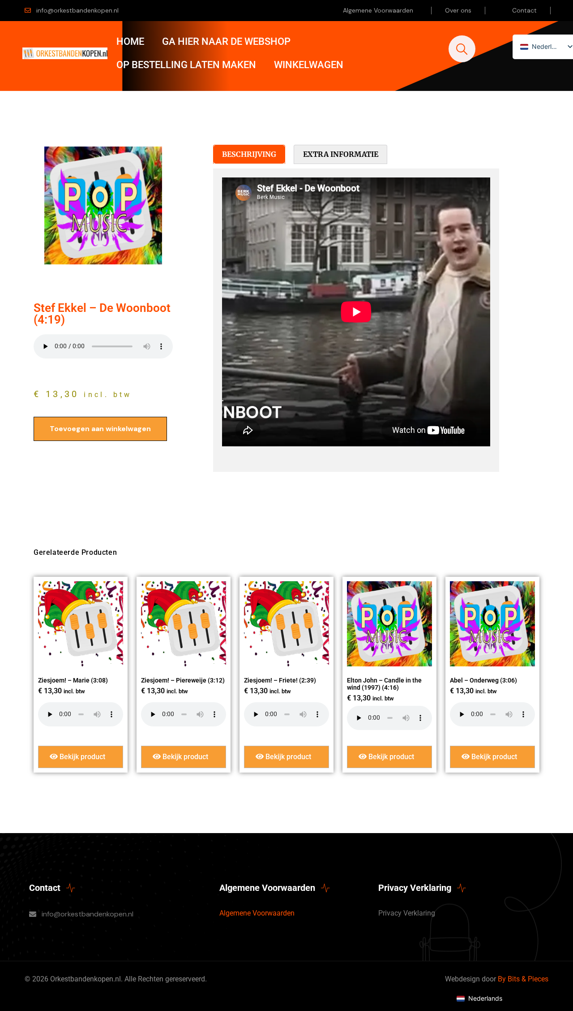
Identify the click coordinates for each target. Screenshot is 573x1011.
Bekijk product (81, 756)
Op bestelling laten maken (186, 64)
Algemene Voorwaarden (378, 10)
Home (130, 41)
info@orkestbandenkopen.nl (77, 10)
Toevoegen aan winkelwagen (100, 428)
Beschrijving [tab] (249, 154)
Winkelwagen (308, 64)
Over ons (458, 10)
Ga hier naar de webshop (226, 41)
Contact (524, 10)
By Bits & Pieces (523, 979)
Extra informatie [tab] (340, 154)
